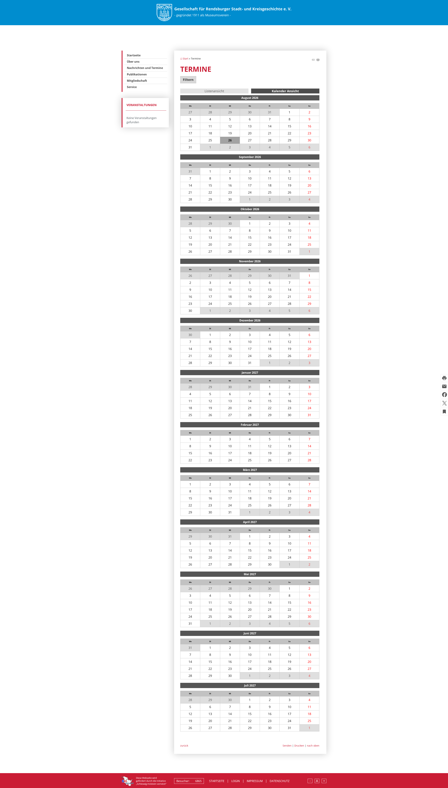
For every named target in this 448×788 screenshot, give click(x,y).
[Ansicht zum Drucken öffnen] (318, 60)
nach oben (313, 745)
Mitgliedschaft (137, 81)
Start (185, 58)
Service (132, 87)
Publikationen (137, 74)
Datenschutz (279, 781)
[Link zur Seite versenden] (313, 60)
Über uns (133, 62)
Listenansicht (214, 91)
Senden (287, 745)
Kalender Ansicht (285, 91)
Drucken (299, 745)
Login (235, 781)
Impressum (255, 781)
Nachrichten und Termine (145, 68)
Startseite (134, 55)
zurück (184, 745)
